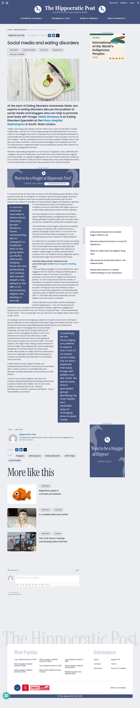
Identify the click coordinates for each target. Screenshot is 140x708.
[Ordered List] (29, 584)
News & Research (116, 18)
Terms (113, 664)
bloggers (20, 456)
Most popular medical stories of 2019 (23, 671)
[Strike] (26, 584)
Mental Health (20, 29)
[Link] (41, 584)
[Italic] (20, 584)
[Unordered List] (32, 584)
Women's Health (17, 54)
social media (14, 460)
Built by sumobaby (118, 687)
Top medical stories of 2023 (74, 660)
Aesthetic (14, 50)
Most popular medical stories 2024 (74, 666)
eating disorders (52, 456)
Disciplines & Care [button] (60, 18)
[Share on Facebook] (49, 35)
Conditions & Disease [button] (30, 18)
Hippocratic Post (27, 434)
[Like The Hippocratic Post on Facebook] (3, 3)
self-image (70, 456)
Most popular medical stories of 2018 (23, 665)
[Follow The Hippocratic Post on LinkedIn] (7, 3)
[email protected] (26, 440)
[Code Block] (38, 584)
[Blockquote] (35, 584)
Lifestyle (58, 509)
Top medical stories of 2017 (25, 659)
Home (9, 29)
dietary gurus (35, 456)
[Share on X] (57, 35)
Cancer (58, 533)
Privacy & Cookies (118, 668)
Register (123, 3)
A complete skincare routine (53, 514)
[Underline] (23, 584)
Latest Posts (19, 429)
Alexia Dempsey (48, 117)
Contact (97, 664)
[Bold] (17, 584)
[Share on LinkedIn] (53, 35)
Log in (132, 3)
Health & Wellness (88, 18)
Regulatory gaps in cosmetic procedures (50, 492)
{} (45, 584)
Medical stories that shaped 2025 (73, 672)
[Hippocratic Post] (13, 438)
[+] (48, 584)
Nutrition (44, 50)
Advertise (98, 668)
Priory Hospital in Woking (65, 264)
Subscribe (113, 3)
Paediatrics (58, 50)
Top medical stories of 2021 (50, 666)
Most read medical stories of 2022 (50, 671)
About (10, 429)
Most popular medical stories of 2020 (48, 660)
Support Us (115, 659)
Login (77, 570)
